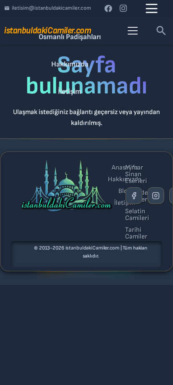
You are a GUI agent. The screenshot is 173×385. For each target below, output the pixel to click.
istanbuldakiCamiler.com (92, 248)
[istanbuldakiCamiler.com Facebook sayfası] (134, 195)
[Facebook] (108, 8)
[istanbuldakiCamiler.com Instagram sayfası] (155, 195)
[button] (151, 8)
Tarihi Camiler (136, 233)
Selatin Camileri (137, 215)
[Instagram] (123, 8)
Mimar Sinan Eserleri (136, 175)
